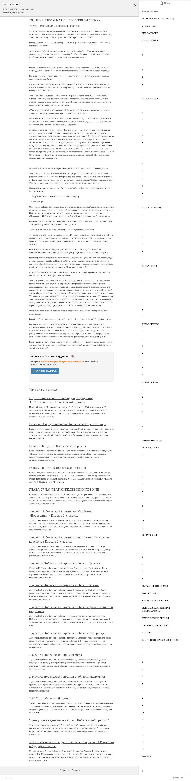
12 (143, 727)
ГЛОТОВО (147, 632)
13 (143, 734)
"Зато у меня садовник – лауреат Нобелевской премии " (69, 720)
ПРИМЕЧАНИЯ (178, 778)
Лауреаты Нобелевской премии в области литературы (67, 633)
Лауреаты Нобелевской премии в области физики (64, 563)
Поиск (164, 3)
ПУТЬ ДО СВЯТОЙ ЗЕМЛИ (155, 585)
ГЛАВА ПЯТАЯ (149, 265)
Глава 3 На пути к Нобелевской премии (57, 446)
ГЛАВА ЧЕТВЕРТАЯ (152, 207)
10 (143, 520)
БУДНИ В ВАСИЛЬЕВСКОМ (155, 618)
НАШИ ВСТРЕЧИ (150, 447)
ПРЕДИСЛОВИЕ (150, 33)
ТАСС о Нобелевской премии (50, 698)
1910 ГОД (8, 778)
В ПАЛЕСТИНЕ (149, 593)
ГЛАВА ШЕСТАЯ (150, 324)
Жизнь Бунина (148, 25)
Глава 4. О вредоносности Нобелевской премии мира (67, 424)
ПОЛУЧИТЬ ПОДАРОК (45, 371)
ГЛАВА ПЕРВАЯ (150, 40)
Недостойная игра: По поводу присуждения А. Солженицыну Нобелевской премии (60, 400)
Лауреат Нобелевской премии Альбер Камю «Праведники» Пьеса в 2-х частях (60, 513)
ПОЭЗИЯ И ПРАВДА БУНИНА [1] (158, 18)
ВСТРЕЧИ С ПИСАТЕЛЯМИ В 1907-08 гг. (161, 640)
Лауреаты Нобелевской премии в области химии (64, 585)
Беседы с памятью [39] (152, 440)
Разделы (76, 770)
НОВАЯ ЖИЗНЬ (149, 535)
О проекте (65, 770)
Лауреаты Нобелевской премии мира (55, 655)
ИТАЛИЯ (146, 756)
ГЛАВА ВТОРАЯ (150, 98)
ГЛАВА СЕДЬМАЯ (151, 382)
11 (143, 527)
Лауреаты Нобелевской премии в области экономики (67, 676)
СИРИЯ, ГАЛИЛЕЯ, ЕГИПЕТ (155, 600)
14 (143, 741)
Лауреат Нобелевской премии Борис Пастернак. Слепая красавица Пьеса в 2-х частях (69, 539)
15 (143, 749)
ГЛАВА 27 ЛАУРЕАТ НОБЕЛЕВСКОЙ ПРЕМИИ (64, 489)
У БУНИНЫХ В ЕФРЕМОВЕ (155, 625)
